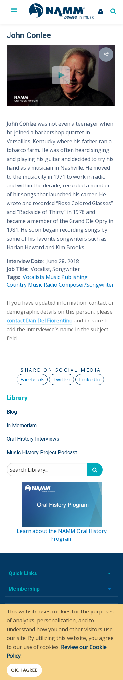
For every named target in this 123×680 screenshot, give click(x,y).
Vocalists (33, 277)
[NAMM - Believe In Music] (61, 16)
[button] (106, 54)
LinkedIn (89, 379)
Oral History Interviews (33, 439)
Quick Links (23, 573)
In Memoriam (22, 425)
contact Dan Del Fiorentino (39, 320)
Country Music (24, 284)
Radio (50, 284)
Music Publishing (67, 277)
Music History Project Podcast (42, 452)
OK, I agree (24, 670)
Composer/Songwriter (86, 284)
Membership (24, 589)
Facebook (32, 379)
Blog (12, 412)
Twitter (61, 379)
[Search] (95, 469)
